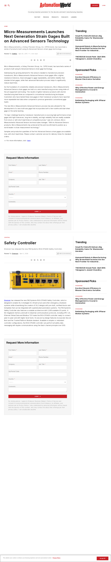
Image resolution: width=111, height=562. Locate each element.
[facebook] (31, 60)
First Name (12, 165)
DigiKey (14, 54)
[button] (5, 5)
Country (11, 194)
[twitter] (38, 60)
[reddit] (41, 60)
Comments (11, 202)
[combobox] (37, 197)
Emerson (15, 253)
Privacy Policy (56, 558)
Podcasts (64, 17)
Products (55, 17)
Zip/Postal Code (13, 186)
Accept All (102, 558)
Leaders (73, 17)
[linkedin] (34, 60)
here (29, 140)
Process (46, 17)
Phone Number (43, 172)
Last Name (43, 165)
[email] (44, 60)
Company (11, 179)
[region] (55, 558)
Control (7, 237)
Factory (37, 17)
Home (6, 26)
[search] (8, 5)
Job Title (42, 179)
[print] (70, 60)
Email (10, 172)
